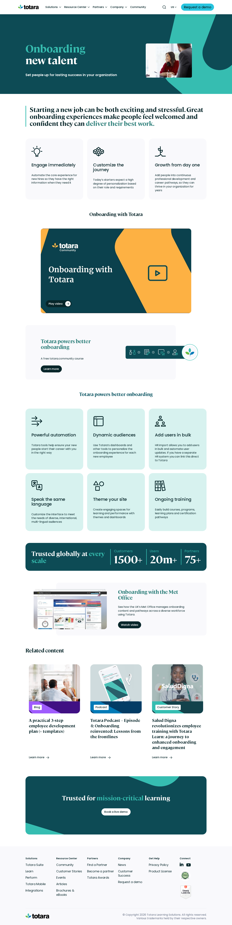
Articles (61, 884)
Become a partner (100, 871)
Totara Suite (34, 865)
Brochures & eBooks (65, 892)
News (122, 865)
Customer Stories (69, 871)
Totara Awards (98, 877)
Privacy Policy (158, 865)
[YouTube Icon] (188, 866)
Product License (160, 871)
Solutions (51, 7)
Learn (29, 871)
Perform (31, 877)
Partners (98, 7)
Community (138, 7)
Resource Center (75, 7)
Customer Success (125, 873)
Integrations (34, 890)
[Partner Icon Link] (186, 876)
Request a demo (130, 882)
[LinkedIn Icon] (182, 865)
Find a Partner (97, 865)
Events (61, 877)
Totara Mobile (35, 884)
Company (117, 7)
